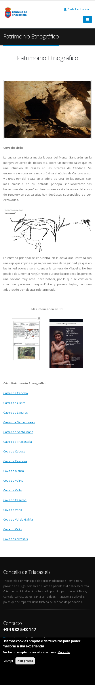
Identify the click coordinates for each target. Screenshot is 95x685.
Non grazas (25, 660)
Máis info (64, 652)
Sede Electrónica (78, 9)
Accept (8, 661)
